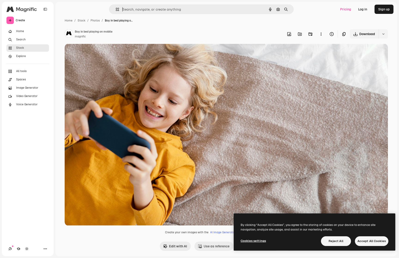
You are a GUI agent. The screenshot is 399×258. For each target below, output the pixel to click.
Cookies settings (253, 241)
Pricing (345, 9)
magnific (80, 36)
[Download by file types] (383, 34)
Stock (81, 20)
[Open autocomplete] (115, 9)
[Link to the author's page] (69, 34)
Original (94, 52)
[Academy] (18, 248)
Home (69, 20)
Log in (362, 9)
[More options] (321, 34)
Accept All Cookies (371, 241)
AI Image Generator (223, 232)
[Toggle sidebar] (45, 9)
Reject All (336, 241)
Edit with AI (178, 246)
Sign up (384, 9)
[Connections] (10, 248)
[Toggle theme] (26, 248)
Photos (95, 20)
